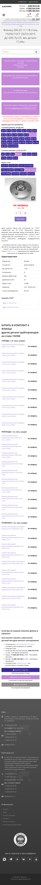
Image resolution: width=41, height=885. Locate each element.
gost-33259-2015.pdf (11, 307)
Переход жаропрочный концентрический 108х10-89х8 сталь (11, 464)
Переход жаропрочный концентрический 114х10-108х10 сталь (12, 481)
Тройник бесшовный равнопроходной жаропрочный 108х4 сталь (12, 546)
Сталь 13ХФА (19, 170)
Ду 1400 (35, 142)
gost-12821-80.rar (10, 303)
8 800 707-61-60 (34, 6)
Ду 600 (4, 142)
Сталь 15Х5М (31, 170)
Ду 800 (16, 142)
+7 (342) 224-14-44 (33, 8)
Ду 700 (10, 142)
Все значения (13, 146)
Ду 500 (33, 139)
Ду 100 (14, 135)
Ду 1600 (4, 146)
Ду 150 (26, 135)
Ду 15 (8, 131)
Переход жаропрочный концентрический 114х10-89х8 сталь (11, 472)
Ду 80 (8, 135)
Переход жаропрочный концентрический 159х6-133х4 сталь (11, 499)
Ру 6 (3, 154)
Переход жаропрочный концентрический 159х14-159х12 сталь (12, 516)
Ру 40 (24, 154)
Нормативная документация (12, 825)
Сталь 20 (5, 166)
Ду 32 (24, 131)
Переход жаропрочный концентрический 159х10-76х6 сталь (11, 507)
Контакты (6, 818)
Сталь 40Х (15, 174)
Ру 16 (12, 154)
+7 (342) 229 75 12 (10, 737)
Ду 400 (22, 139)
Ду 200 (34, 135)
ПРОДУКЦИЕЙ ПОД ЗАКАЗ (26, 644)
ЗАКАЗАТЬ (20, 219)
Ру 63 (29, 154)
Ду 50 (34, 131)
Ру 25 (19, 154)
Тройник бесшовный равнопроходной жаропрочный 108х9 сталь (12, 537)
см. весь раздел (18, 341)
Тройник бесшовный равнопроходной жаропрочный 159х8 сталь (12, 607)
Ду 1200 (29, 142)
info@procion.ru (17, 108)
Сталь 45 (23, 174)
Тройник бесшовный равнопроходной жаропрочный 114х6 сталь (12, 572)
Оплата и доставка (9, 815)
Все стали (31, 174)
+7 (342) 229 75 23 (10, 740)
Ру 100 (34, 154)
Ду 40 (29, 131)
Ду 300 (10, 139)
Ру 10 (7, 154)
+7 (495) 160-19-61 (33, 11)
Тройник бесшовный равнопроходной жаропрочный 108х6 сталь (12, 555)
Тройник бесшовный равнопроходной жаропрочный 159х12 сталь (12, 581)
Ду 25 (19, 131)
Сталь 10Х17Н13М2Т (26, 166)
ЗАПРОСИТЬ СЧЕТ (29, 108)
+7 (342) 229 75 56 (10, 734)
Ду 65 (3, 135)
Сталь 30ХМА (6, 174)
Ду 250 (4, 139)
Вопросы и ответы (9, 822)
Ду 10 (3, 131)
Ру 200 (9, 158)
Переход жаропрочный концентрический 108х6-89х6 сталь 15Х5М (11, 446)
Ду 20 (14, 131)
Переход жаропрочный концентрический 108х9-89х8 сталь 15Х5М (11, 455)
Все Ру (15, 158)
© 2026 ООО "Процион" (19, 877)
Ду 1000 (22, 142)
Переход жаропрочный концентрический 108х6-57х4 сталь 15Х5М (11, 438)
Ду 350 (16, 139)
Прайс (5, 812)
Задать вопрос (33, 2)
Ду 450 (27, 139)
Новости (5, 809)
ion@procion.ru (9, 796)
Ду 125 (20, 135)
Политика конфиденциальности (20, 879)
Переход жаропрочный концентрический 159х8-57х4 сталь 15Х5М (11, 490)
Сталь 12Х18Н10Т (7, 170)
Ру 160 (4, 158)
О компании (22, 2)
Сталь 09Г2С (13, 166)
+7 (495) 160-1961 (10, 777)
